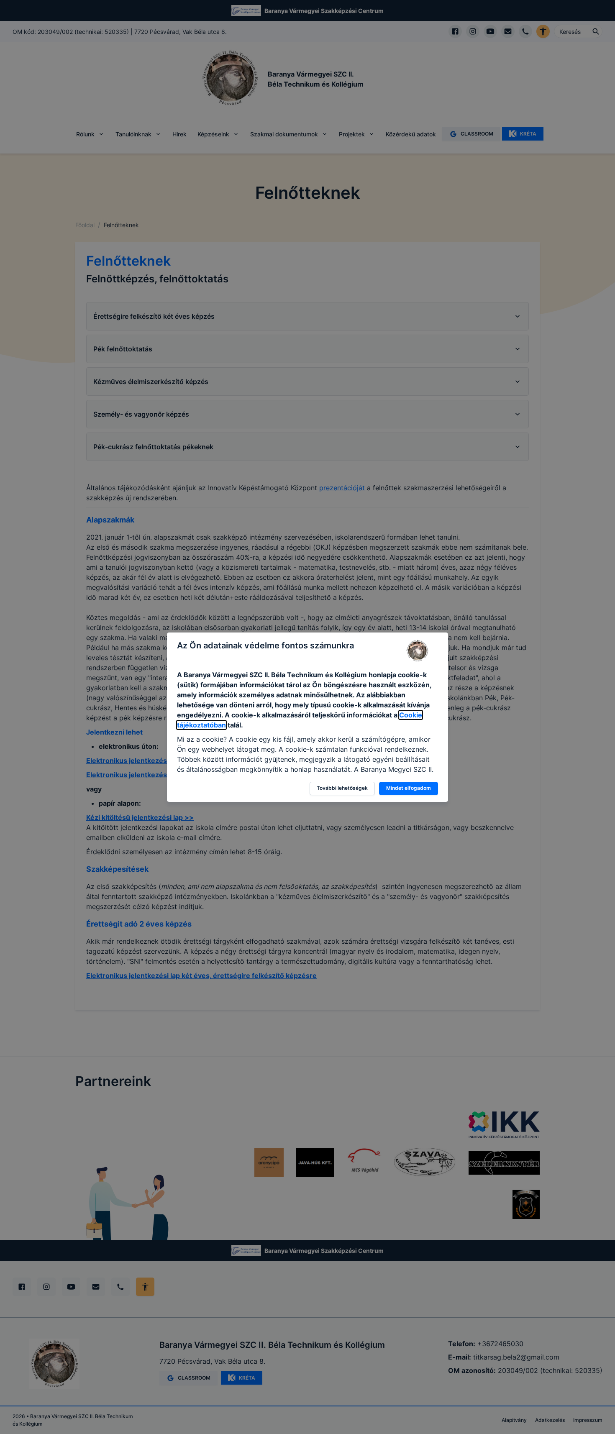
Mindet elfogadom (408, 788)
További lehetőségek (342, 788)
